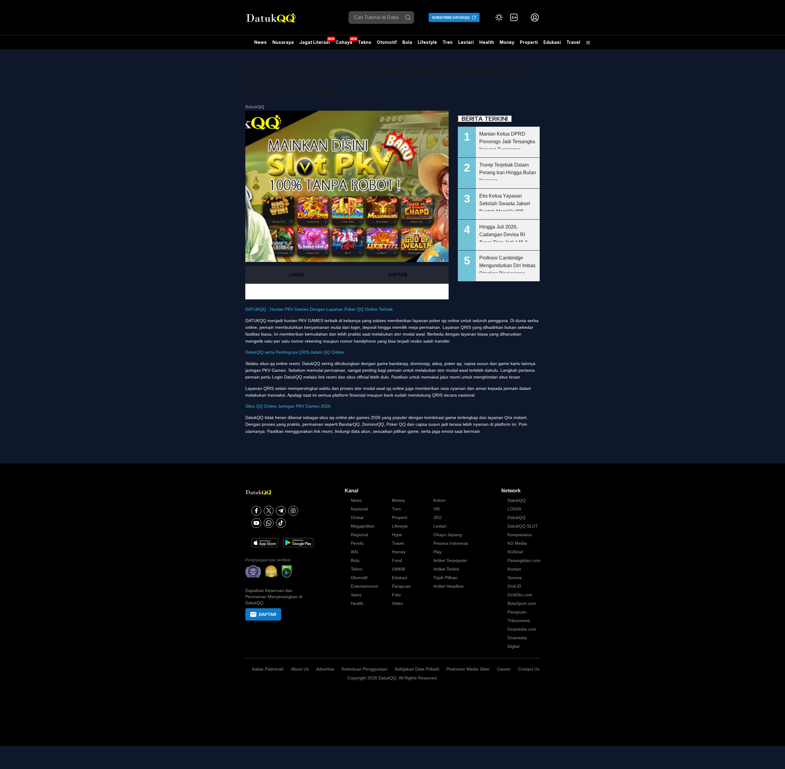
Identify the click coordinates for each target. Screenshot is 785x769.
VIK (436, 508)
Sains (356, 594)
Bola (407, 42)
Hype (397, 534)
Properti (529, 42)
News (260, 42)
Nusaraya (283, 42)
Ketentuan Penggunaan (365, 669)
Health (486, 42)
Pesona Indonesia (450, 543)
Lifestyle (427, 42)
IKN (354, 551)
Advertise (325, 669)
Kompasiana (519, 534)
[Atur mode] (499, 17)
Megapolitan (363, 526)
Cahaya (343, 42)
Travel (573, 42)
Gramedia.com (521, 629)
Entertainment (364, 586)
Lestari (466, 44)
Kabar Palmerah (268, 669)
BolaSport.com (521, 603)
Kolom (439, 500)
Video (397, 603)
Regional (359, 534)
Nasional (359, 508)
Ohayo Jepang (447, 534)
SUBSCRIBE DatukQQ (451, 17)
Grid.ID (514, 586)
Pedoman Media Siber (468, 669)
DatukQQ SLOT (522, 526)
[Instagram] (293, 511)
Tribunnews (518, 620)
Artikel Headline (448, 586)
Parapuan (401, 586)
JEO (437, 517)
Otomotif (387, 42)
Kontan (514, 569)
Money (507, 42)
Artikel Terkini (446, 569)
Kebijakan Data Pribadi (417, 669)
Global (357, 517)
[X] (269, 511)
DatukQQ (254, 106)
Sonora (514, 577)
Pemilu (357, 543)
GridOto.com (519, 594)
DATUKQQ (255, 320)
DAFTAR (398, 274)
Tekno (364, 42)
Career (504, 669)
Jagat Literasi (314, 42)
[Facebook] (256, 511)
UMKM (398, 569)
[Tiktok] (281, 523)
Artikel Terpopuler (450, 560)
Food (397, 560)
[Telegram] (281, 511)
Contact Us (528, 669)
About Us (300, 669)
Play (437, 551)
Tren (447, 42)
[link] (514, 17)
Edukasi (552, 42)
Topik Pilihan (445, 577)
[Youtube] (256, 523)
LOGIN (296, 274)
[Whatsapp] (269, 523)
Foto (396, 594)
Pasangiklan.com (524, 560)
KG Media (517, 543)
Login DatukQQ (287, 377)
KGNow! (515, 551)
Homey (399, 551)
